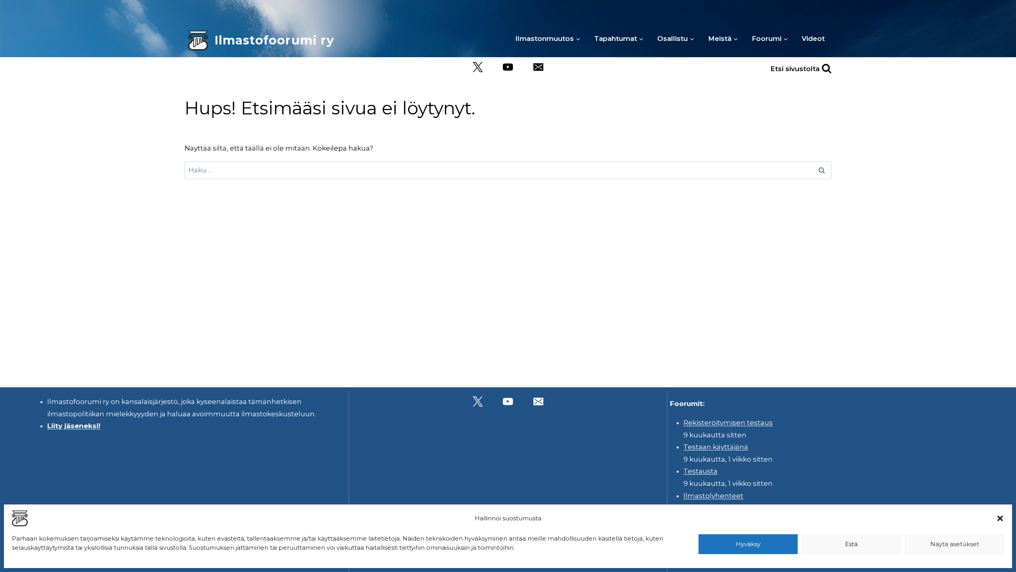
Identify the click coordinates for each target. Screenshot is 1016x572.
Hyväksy (748, 544)
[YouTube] (508, 67)
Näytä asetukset (954, 544)
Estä (851, 544)
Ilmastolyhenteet (713, 496)
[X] (478, 67)
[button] (1000, 518)
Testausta (700, 471)
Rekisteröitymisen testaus (728, 423)
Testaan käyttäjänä (715, 447)
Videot (813, 39)
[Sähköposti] (538, 67)
